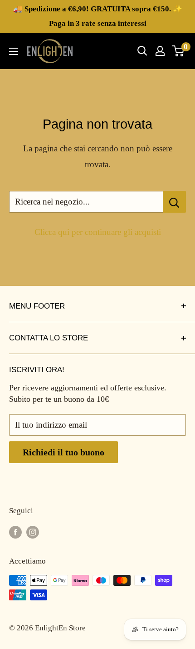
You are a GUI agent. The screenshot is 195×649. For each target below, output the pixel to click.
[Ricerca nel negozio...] (174, 202)
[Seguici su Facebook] (15, 531)
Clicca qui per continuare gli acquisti (97, 232)
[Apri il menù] (13, 51)
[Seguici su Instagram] (32, 531)
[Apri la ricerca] (142, 51)
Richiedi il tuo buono (63, 452)
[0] (178, 50)
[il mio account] (160, 51)
